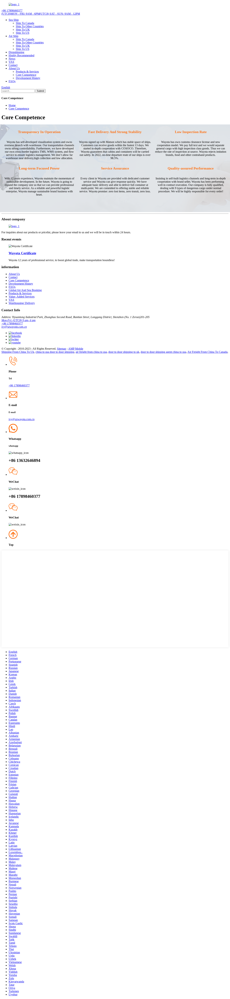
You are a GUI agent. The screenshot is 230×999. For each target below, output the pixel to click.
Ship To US (22, 32)
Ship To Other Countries (30, 26)
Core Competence (26, 74)
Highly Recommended (21, 55)
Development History (28, 78)
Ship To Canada (25, 23)
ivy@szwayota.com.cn (14, 326)
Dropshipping (16, 52)
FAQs (12, 81)
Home (12, 105)
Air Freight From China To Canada (207, 351)
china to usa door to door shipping (55, 351)
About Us (14, 68)
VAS (11, 61)
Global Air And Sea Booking (25, 290)
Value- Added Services (21, 296)
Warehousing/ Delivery (22, 303)
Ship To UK (23, 29)
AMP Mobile (75, 348)
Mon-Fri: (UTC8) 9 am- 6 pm (18, 320)
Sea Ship (14, 19)
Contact (13, 65)
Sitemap (61, 348)
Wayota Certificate (22, 253)
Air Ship (13, 36)
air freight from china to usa (91, 351)
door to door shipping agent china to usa (163, 351)
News (12, 58)
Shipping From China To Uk (17, 351)
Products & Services (27, 71)
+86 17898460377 (12, 323)
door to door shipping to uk (123, 351)
